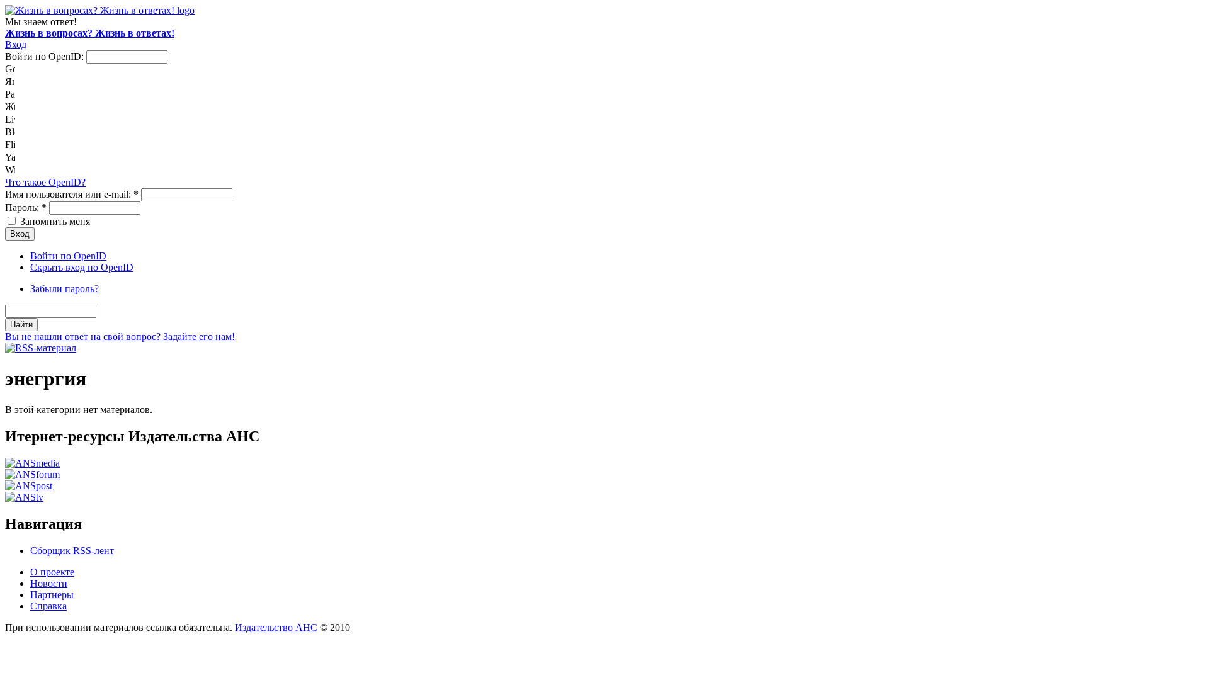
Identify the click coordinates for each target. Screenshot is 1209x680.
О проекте (52, 572)
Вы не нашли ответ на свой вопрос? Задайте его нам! (120, 336)
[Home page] (100, 10)
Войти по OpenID (68, 256)
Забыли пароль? (64, 288)
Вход (15, 44)
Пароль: (26, 207)
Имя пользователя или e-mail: (72, 194)
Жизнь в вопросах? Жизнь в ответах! (89, 33)
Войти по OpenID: (45, 56)
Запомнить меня (54, 221)
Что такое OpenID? (45, 182)
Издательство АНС (276, 627)
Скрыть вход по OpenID (81, 267)
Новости (48, 583)
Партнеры (52, 594)
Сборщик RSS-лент (72, 550)
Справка (48, 606)
